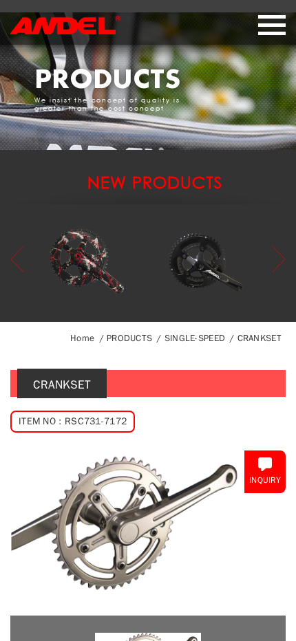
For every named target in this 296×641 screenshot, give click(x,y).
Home (82, 338)
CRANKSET (259, 338)
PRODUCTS (129, 338)
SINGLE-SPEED (195, 338)
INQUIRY (265, 480)
